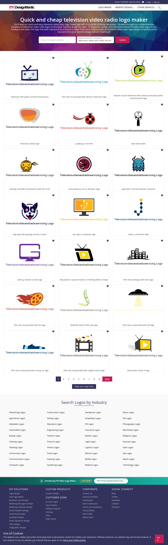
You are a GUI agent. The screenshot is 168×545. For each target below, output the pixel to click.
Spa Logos (127, 453)
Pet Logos (127, 418)
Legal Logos (90, 441)
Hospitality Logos (93, 418)
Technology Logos (131, 465)
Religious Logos (130, 435)
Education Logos (54, 424)
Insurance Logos (92, 430)
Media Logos (91, 459)
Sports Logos (129, 459)
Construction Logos (56, 412)
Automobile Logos (17, 430)
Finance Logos (53, 441)
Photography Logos (131, 424)
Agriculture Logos (17, 418)
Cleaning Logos (16, 447)
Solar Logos (128, 447)
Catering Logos (16, 441)
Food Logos (52, 453)
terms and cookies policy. (74, 540)
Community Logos (17, 453)
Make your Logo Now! (84, 386)
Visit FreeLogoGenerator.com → (111, 481)
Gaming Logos (53, 459)
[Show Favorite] (143, 2)
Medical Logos (91, 465)
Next (107, 379)
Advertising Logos (17, 412)
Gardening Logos (54, 465)
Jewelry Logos (91, 435)
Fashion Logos (53, 435)
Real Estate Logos (130, 430)
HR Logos (89, 424)
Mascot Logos (91, 453)
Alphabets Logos (16, 424)
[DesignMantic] (21, 7)
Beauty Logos (15, 435)
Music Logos (128, 412)
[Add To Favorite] (53, 57)
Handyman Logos (93, 412)
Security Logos (129, 441)
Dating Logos (53, 418)
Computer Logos (16, 465)
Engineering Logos (55, 430)
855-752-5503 (135, 2)
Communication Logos (19, 459)
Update (122, 40)
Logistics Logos (92, 447)
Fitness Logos (53, 447)
